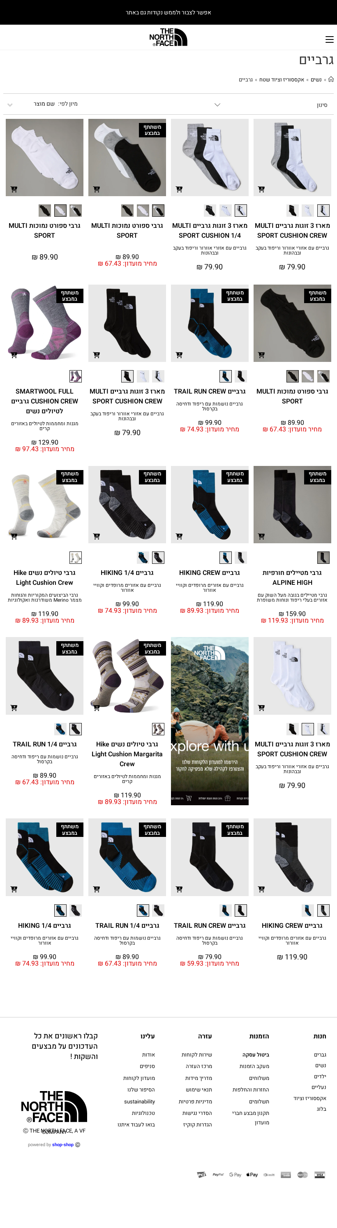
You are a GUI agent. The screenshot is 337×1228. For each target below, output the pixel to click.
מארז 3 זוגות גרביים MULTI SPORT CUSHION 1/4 (209, 231)
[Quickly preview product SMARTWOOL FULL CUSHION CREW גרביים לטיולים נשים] (13, 355)
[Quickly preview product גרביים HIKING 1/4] (96, 536)
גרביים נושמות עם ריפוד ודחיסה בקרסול (209, 406)
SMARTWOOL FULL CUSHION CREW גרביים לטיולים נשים (44, 401)
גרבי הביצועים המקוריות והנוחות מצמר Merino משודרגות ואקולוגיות (45, 597)
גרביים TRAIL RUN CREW (210, 391)
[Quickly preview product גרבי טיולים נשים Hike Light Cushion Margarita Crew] (96, 707)
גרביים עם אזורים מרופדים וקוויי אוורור (210, 588)
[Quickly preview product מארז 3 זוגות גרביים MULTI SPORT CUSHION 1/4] (179, 189)
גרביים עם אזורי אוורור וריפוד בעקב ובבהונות (292, 250)
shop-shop (63, 1144)
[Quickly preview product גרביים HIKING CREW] (179, 536)
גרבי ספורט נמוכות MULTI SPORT (127, 231)
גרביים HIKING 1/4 (127, 573)
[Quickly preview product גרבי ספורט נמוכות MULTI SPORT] (96, 189)
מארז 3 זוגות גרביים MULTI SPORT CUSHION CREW (292, 231)
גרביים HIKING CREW (209, 573)
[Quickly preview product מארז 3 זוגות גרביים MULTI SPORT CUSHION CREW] (261, 189)
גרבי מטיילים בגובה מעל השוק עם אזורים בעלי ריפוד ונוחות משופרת (292, 597)
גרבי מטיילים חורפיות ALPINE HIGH (292, 578)
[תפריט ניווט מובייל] (329, 38)
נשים (316, 79)
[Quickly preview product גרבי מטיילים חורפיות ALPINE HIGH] (261, 536)
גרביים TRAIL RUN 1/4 (45, 744)
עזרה (205, 1036)
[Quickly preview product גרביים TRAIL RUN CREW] (179, 355)
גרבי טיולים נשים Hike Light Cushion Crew (45, 578)
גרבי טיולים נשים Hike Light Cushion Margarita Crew (127, 754)
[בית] (331, 79)
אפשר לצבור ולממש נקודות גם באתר (168, 12)
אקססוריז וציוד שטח (281, 79)
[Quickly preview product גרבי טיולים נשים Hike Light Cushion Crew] (13, 536)
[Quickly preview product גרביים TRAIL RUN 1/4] (13, 707)
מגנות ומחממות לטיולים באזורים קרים (44, 426)
